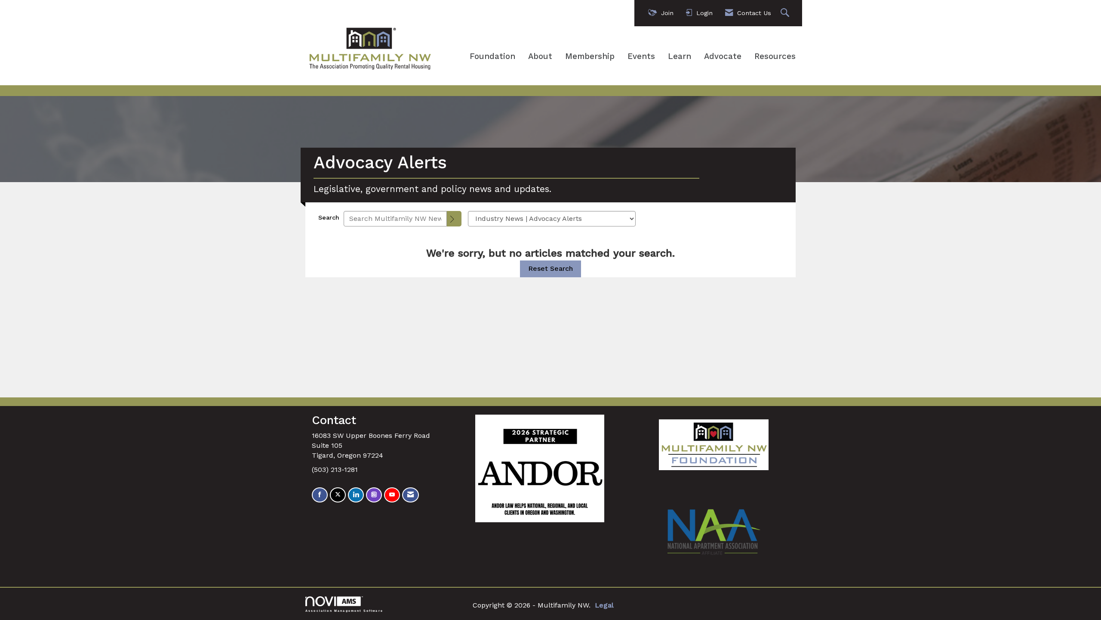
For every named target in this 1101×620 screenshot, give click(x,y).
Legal (604, 605)
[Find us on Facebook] (320, 494)
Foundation (492, 56)
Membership (590, 56)
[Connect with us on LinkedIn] (356, 494)
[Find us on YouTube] (392, 494)
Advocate (722, 56)
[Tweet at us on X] (338, 494)
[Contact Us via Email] (410, 494)
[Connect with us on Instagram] (374, 494)
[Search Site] (786, 13)
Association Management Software (344, 610)
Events (641, 56)
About (540, 56)
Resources (775, 56)
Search (328, 217)
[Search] (454, 218)
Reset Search (550, 268)
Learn (679, 56)
